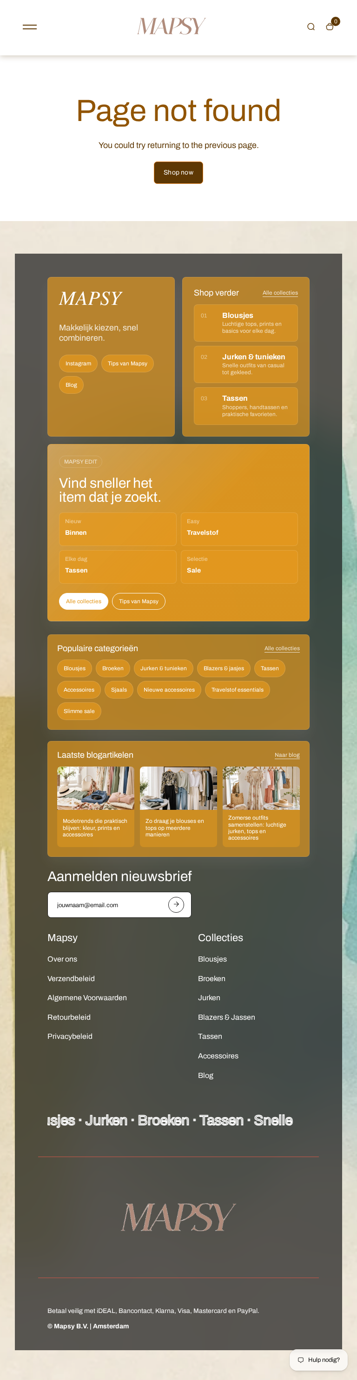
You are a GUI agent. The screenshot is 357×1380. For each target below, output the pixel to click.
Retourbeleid (69, 1017)
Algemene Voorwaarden (87, 998)
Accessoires (79, 690)
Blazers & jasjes (224, 668)
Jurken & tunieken (163, 668)
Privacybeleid (70, 1036)
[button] (311, 27)
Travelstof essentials (238, 690)
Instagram (78, 363)
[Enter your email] (176, 905)
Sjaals (119, 690)
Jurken (209, 998)
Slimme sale (79, 711)
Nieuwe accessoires (169, 690)
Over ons (62, 959)
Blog (71, 385)
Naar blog (287, 755)
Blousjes (75, 668)
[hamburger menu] (29, 27)
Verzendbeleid (71, 979)
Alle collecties (280, 292)
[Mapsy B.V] (171, 43)
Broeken (113, 668)
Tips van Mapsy (127, 363)
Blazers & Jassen (226, 1017)
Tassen (270, 668)
